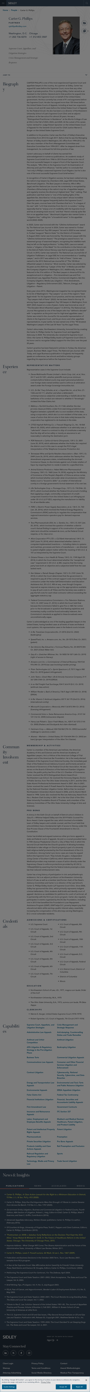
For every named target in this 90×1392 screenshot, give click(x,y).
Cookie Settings (9, 1387)
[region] (45, 1384)
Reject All (79, 1387)
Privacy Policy (46, 1382)
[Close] (86, 1380)
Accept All (63, 1387)
